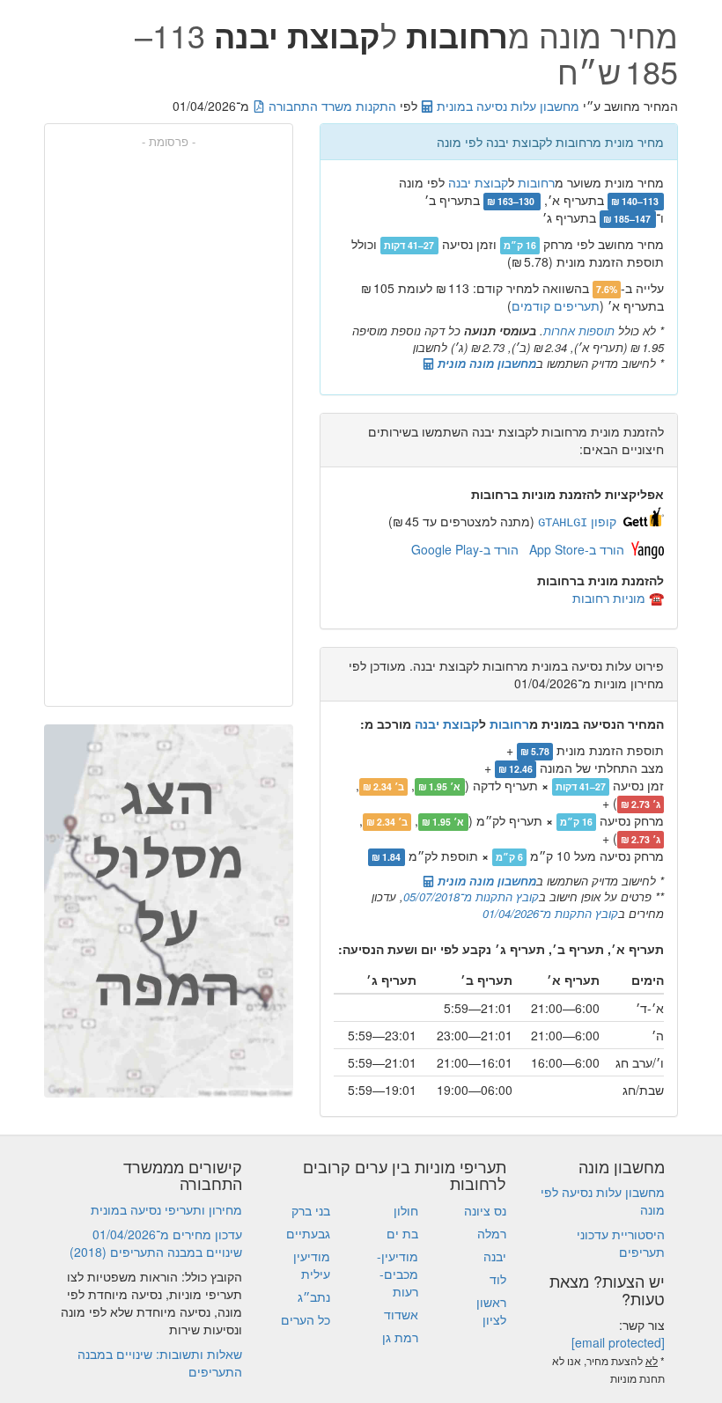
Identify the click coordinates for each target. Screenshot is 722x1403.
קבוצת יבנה (478, 182)
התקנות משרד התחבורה (330, 105)
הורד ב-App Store (576, 549)
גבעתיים (308, 1233)
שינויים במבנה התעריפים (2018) (156, 1251)
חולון (406, 1210)
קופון (577, 521)
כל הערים (305, 1319)
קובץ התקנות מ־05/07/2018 (471, 896)
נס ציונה (485, 1210)
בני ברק (310, 1210)
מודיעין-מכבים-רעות (397, 1273)
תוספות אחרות (579, 330)
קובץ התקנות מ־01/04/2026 (550, 913)
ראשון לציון (491, 1310)
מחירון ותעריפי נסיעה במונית (166, 1209)
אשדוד (401, 1314)
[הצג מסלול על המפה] (168, 911)
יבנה (494, 1256)
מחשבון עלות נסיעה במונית (506, 105)
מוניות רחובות (608, 597)
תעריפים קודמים (556, 305)
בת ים (402, 1233)
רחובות (536, 182)
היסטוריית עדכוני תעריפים (621, 1242)
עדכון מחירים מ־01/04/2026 (167, 1234)
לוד (498, 1279)
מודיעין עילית (311, 1264)
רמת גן (400, 1337)
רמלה (491, 1233)
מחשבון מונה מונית (485, 363)
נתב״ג (314, 1296)
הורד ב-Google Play (465, 549)
